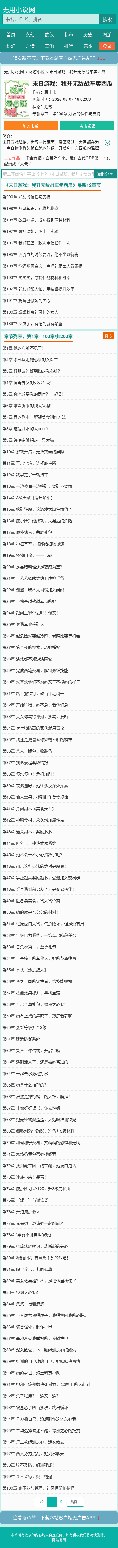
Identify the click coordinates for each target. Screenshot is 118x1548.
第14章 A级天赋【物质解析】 (28, 497)
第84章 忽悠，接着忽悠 (23, 1303)
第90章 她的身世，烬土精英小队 (31, 1373)
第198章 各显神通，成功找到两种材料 (36, 220)
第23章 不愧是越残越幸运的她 (29, 601)
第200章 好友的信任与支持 (76, 113)
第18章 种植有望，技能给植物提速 (33, 543)
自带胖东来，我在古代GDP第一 (74, 158)
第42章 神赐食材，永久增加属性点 (33, 820)
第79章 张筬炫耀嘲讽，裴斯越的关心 (35, 1246)
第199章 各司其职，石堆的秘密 (30, 208)
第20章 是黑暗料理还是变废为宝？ (33, 566)
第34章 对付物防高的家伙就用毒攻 (33, 728)
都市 (68, 34)
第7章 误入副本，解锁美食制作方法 (34, 417)
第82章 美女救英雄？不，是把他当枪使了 (39, 1280)
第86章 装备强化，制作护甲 (27, 1326)
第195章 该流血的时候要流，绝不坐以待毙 (40, 254)
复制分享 (105, 173)
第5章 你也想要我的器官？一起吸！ (34, 394)
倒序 (108, 335)
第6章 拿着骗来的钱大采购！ (28, 405)
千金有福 (33, 158)
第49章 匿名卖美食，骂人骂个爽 (31, 900)
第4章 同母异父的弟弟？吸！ (28, 382)
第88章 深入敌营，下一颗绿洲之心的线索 (39, 1350)
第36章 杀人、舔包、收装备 (27, 751)
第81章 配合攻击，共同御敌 (27, 1269)
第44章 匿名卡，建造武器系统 (29, 843)
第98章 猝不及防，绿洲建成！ (29, 1465)
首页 (10, 34)
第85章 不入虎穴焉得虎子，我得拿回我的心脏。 (45, 1315)
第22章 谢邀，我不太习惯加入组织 (33, 589)
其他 (49, 46)
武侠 (49, 34)
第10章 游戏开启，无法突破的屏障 (33, 451)
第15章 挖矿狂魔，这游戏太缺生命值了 (37, 509)
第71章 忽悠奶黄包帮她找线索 (29, 1154)
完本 (88, 46)
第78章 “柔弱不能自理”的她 (26, 1234)
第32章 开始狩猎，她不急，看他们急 (35, 705)
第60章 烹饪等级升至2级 (24, 1027)
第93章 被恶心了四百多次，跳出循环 (35, 1407)
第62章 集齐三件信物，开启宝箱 (31, 1050)
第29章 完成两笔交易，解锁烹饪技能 (35, 670)
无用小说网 (18, 9)
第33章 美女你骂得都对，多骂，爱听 (35, 716)
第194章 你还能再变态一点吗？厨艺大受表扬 (42, 266)
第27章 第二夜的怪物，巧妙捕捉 (31, 647)
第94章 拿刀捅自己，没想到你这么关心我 (39, 1419)
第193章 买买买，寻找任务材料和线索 (36, 277)
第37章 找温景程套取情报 (25, 762)
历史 (88, 34)
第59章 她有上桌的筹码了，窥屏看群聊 (37, 1016)
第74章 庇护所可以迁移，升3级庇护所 (36, 1188)
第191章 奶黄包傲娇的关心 (26, 300)
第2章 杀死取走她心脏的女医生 (30, 359)
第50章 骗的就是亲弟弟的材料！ (31, 912)
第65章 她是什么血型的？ (25, 1085)
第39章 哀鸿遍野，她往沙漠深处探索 (35, 785)
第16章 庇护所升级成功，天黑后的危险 (37, 520)
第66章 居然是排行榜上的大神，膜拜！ (37, 1096)
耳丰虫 (50, 92)
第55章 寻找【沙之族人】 (25, 970)
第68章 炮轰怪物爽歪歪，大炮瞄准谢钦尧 (39, 1119)
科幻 (10, 46)
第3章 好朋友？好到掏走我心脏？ (32, 371)
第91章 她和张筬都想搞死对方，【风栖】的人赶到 (46, 1384)
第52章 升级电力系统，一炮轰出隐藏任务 (39, 935)
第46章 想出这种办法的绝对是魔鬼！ (35, 866)
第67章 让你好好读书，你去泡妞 (31, 1108)
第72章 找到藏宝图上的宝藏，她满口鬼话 (39, 1165)
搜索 (107, 19)
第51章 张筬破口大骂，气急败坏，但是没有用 (43, 923)
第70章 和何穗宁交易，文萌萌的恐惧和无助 (41, 1142)
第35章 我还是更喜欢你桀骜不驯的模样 (37, 739)
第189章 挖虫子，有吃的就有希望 (32, 323)
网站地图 (59, 1539)
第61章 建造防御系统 (21, 1039)
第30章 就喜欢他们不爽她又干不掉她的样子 (41, 682)
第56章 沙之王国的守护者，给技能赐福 (37, 981)
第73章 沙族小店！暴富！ (25, 1177)
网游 (107, 34)
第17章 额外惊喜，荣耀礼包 (27, 532)
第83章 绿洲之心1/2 (20, 1292)
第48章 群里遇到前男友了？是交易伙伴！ (39, 889)
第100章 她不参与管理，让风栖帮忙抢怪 (38, 1488)
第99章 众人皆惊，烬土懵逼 (27, 1476)
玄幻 (30, 34)
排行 (68, 46)
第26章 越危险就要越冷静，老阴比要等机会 (41, 636)
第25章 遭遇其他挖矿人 (23, 624)
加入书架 (31, 126)
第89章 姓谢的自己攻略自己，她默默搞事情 (41, 1361)
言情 (30, 46)
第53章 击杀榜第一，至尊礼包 (29, 946)
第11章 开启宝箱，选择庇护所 (29, 463)
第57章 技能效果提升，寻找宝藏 (31, 993)
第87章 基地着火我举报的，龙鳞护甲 (35, 1338)
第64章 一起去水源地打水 (25, 1073)
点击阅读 (87, 126)
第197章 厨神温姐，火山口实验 (30, 231)
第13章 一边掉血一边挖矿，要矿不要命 (37, 486)
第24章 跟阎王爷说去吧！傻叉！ (31, 613)
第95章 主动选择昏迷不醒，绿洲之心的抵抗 (41, 1430)
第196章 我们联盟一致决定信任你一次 (36, 243)
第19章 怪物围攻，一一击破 (27, 555)
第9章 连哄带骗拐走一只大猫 (28, 440)
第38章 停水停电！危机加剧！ (29, 774)
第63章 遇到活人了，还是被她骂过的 (35, 1062)
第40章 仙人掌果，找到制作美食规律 (35, 797)
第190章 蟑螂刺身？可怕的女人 (30, 312)
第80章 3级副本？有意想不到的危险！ (36, 1257)
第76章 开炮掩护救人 (21, 1211)
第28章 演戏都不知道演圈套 (27, 659)
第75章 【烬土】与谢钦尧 (25, 1200)
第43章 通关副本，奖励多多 (27, 831)
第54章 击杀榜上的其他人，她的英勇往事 (39, 958)
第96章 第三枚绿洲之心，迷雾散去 (33, 1442)
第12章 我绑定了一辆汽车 (25, 474)
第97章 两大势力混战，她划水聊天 (33, 1453)
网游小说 (37, 71)
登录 (107, 46)
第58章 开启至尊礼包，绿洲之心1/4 (34, 1004)
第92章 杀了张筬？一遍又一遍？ (31, 1396)
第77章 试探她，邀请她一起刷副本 (33, 1223)
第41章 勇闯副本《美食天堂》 (29, 808)
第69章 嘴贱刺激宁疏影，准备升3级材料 (38, 1131)
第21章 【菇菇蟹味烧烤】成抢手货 (33, 578)
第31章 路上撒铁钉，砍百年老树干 (33, 693)
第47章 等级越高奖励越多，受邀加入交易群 (41, 877)
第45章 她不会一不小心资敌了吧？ (33, 854)
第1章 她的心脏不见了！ (24, 348)
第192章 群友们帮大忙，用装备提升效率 (38, 289)
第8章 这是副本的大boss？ (26, 428)
